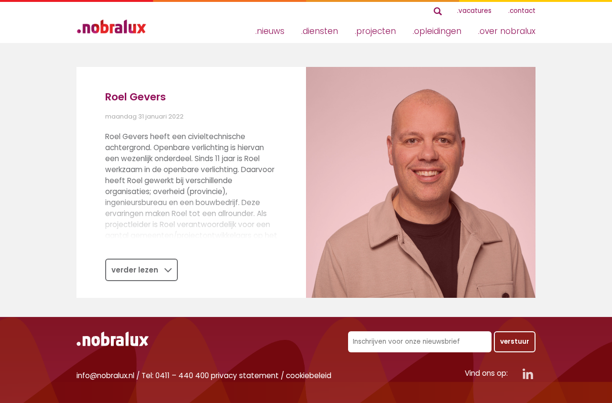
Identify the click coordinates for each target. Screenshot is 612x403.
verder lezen (134, 270)
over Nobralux (508, 31)
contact (523, 10)
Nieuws (270, 31)
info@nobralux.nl (105, 375)
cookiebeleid (308, 375)
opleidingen (437, 31)
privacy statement (245, 375)
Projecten (376, 31)
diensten (320, 31)
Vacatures (475, 10)
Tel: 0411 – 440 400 (175, 375)
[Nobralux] (114, 26)
